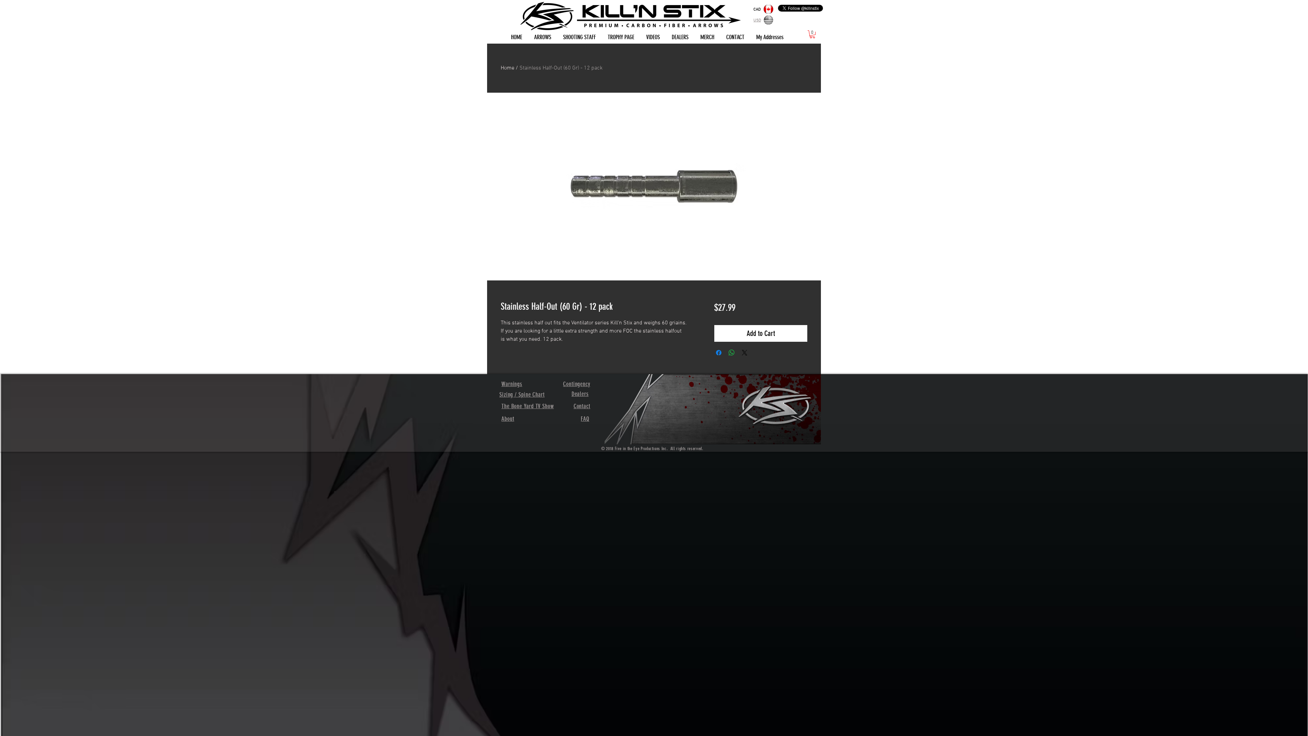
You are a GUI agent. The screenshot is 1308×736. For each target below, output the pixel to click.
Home (507, 68)
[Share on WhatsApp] (732, 353)
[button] (812, 34)
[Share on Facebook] (719, 353)
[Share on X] (745, 353)
